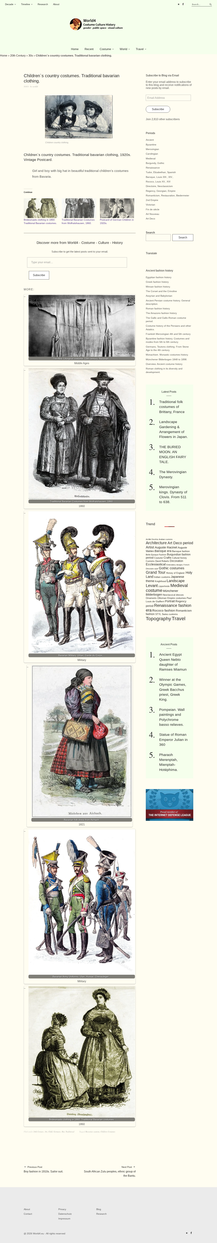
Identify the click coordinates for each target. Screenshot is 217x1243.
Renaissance (153, 167)
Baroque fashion (181, 551)
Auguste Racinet (166, 547)
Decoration (176, 560)
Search (150, 232)
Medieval (150, 158)
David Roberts (162, 561)
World (123, 49)
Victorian (150, 204)
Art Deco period (180, 543)
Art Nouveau (152, 214)
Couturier (158, 558)
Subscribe (39, 275)
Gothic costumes (171, 568)
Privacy (62, 1209)
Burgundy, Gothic (155, 163)
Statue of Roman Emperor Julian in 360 (173, 739)
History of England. (175, 573)
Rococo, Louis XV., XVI (158, 181)
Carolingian (152, 153)
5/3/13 (26, 86)
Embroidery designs (174, 565)
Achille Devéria (152, 539)
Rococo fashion (163, 610)
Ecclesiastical (156, 564)
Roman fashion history (158, 308)
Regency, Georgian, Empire (160, 191)
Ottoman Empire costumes (171, 598)
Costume (105, 49)
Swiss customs (170, 614)
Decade (9, 4)
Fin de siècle (152, 209)
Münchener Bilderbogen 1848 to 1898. (166, 359)
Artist (150, 547)
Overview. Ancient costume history (164, 364)
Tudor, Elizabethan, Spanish (161, 172)
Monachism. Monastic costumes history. (167, 354)
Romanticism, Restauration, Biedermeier (167, 195)
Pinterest (178, 4)
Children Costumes (108, 1131)
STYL (158, 614)
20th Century (18, 55)
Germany (57, 1131)
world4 (35, 86)
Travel (140, 49)
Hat (63, 1131)
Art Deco (150, 218)
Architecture (156, 543)
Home (74, 49)
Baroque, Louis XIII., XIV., (159, 177)
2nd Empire (152, 200)
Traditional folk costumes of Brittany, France (172, 407)
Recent (89, 49)
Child (50, 1131)
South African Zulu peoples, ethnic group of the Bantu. (110, 1171)
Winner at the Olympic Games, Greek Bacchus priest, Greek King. (172, 690)
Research (43, 4)
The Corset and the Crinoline (161, 291)
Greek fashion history (157, 282)
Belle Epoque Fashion (156, 555)
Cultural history (179, 558)
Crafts (167, 557)
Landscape (176, 581)
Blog (98, 1209)
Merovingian (152, 149)
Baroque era (163, 551)
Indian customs (162, 577)
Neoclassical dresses (173, 595)
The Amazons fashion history (161, 313)
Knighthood (160, 581)
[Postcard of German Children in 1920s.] (117, 208)
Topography (158, 618)
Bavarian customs (93, 1131)
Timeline (25, 4)
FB (182, 4)
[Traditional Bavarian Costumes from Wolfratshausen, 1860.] (79, 208)
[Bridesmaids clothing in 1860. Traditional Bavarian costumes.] (41, 208)
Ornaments (151, 598)
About (56, 4)
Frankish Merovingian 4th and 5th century (168, 334)
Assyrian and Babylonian (159, 295)
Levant (152, 585)
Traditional (70, 1131)
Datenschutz (65, 1213)
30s (30, 55)
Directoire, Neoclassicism (159, 186)
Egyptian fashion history (158, 277)
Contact (28, 1213)
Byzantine (151, 144)
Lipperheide (164, 586)
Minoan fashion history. (158, 286)
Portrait (170, 601)
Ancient (150, 139)
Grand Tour (155, 572)
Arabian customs (166, 539)
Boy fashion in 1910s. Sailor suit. (43, 1169)
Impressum (64, 1218)
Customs (150, 561)
